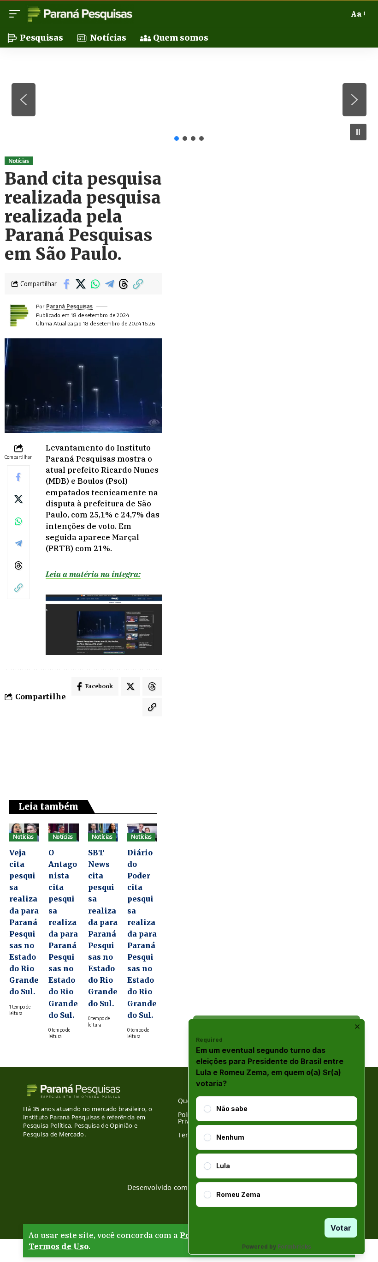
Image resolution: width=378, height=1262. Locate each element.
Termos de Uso (59, 1246)
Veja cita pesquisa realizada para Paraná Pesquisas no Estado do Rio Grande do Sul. (24, 922)
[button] (17, 14)
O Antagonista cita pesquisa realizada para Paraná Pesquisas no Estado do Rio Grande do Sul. (63, 934)
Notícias (18, 160)
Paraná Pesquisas (69, 306)
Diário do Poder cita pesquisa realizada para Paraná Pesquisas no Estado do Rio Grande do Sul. (142, 934)
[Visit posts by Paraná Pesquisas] (18, 315)
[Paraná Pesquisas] (79, 14)
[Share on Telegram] (109, 283)
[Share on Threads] (123, 283)
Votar (341, 1227)
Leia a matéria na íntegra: (93, 574)
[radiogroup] (276, 1151)
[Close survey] (357, 1026)
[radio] (207, 1108)
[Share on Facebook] (66, 283)
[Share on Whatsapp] (95, 283)
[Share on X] (80, 283)
